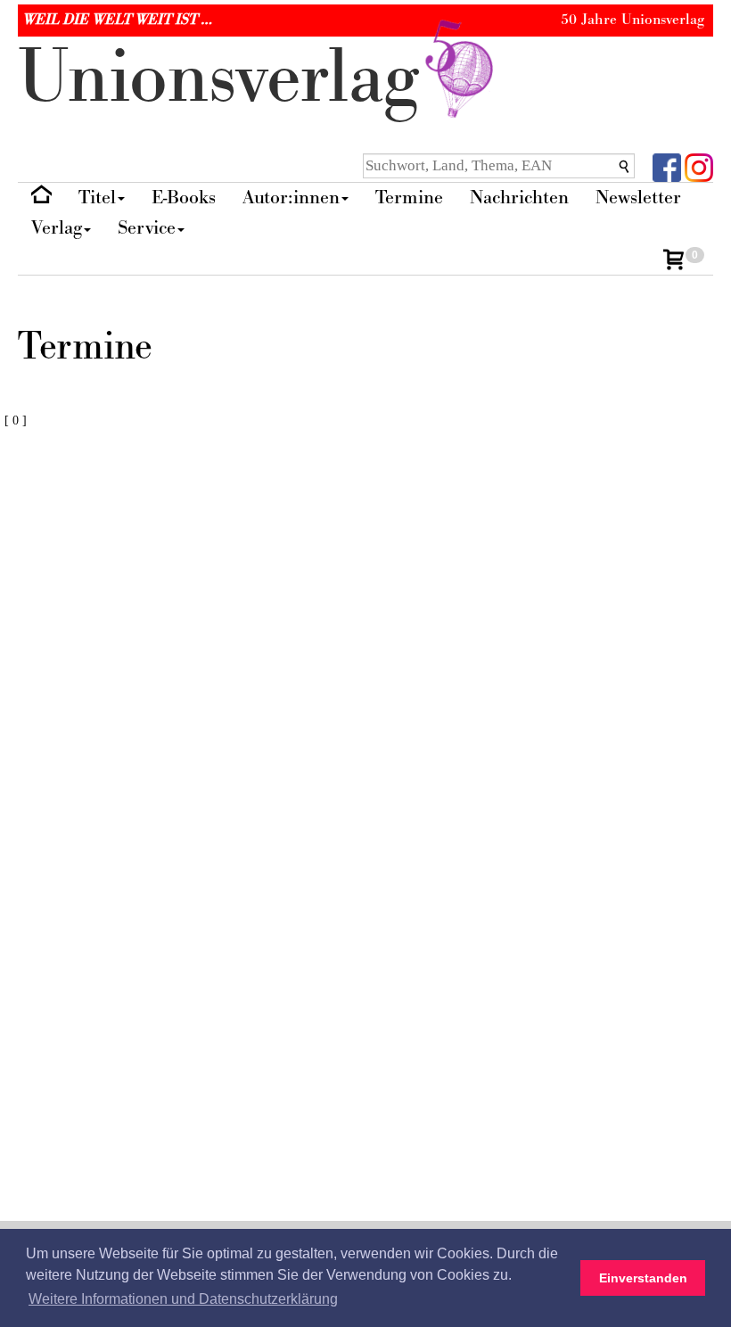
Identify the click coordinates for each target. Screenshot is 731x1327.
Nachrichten (519, 197)
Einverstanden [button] (643, 1278)
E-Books (184, 197)
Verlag (56, 228)
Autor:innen (291, 197)
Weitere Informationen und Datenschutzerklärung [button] (183, 1298)
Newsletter (638, 197)
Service (147, 228)
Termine (409, 197)
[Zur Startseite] (41, 198)
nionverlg (228, 78)
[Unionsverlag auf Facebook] (667, 166)
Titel (97, 197)
